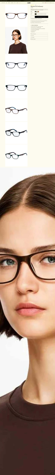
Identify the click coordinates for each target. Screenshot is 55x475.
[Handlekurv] (53, 2)
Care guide (33, 37)
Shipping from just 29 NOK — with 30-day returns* (37, 18)
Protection (33, 35)
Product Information (35, 25)
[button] (3, 3)
